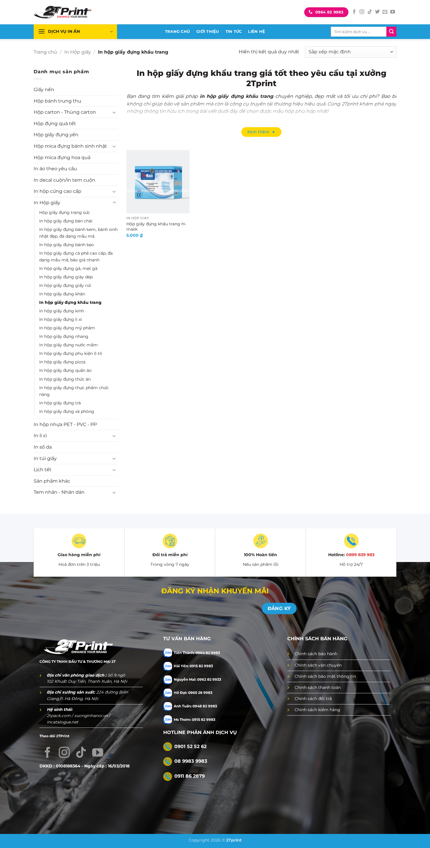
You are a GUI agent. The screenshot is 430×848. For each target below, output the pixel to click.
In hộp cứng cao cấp (57, 191)
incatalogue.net (62, 722)
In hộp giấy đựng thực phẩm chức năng (74, 391)
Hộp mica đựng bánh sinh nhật (70, 146)
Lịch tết (42, 469)
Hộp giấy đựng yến (56, 134)
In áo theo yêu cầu (55, 168)
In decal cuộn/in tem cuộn (64, 180)
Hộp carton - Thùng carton (65, 112)
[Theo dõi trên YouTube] (392, 12)
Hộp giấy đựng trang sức (64, 212)
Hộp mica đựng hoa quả (62, 157)
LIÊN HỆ (256, 31)
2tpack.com (59, 715)
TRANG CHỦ (177, 31)
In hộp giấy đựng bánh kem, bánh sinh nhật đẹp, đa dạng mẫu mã (78, 233)
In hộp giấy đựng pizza (62, 362)
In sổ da (43, 447)
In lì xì (40, 435)
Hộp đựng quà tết (55, 123)
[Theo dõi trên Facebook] (354, 12)
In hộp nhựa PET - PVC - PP (65, 424)
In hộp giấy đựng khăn (62, 294)
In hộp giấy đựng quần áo (65, 370)
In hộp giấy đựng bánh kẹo (66, 244)
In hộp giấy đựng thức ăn (65, 379)
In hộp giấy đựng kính (61, 311)
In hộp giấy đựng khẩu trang (70, 302)
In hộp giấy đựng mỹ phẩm (67, 328)
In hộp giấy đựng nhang (63, 336)
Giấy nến (44, 89)
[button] (75, 31)
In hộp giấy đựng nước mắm (68, 345)
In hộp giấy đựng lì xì (60, 319)
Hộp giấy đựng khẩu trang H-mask (156, 226)
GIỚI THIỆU (207, 31)
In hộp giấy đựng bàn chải (65, 221)
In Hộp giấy (77, 52)
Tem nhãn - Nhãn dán (59, 492)
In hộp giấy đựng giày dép (66, 277)
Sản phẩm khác (52, 481)
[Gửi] (391, 32)
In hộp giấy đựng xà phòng (66, 411)
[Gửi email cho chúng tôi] (385, 12)
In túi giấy (45, 458)
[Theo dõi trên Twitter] (377, 12)
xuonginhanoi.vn (91, 715)
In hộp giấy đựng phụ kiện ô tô (70, 353)
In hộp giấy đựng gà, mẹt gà (68, 268)
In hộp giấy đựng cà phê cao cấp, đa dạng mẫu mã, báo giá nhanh (76, 257)
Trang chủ (45, 52)
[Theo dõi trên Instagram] (362, 12)
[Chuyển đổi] (114, 112)
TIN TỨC (234, 31)
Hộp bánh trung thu (57, 101)
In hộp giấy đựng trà (60, 403)
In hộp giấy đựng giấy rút (65, 285)
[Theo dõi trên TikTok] (369, 12)
